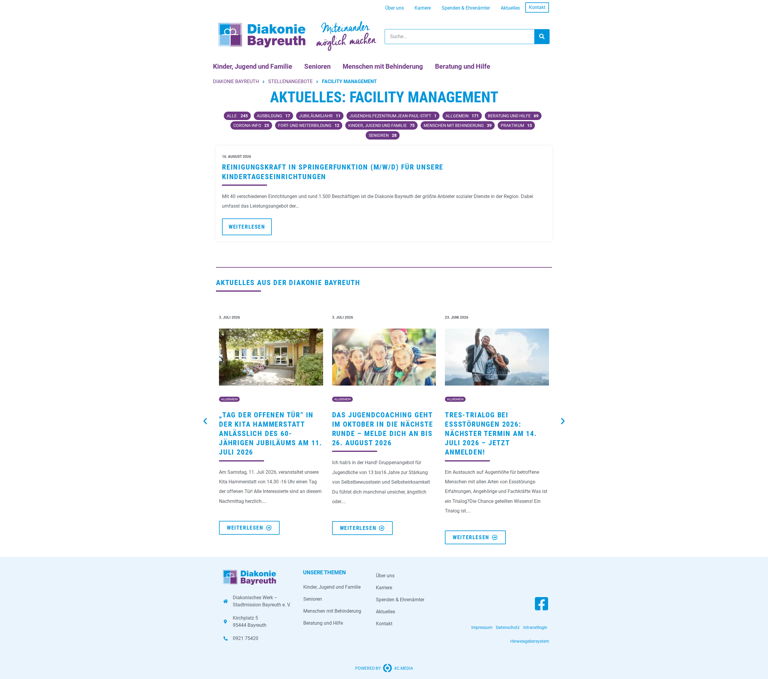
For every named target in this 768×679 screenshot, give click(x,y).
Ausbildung (273, 115)
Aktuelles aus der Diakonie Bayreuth (288, 282)
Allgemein (462, 115)
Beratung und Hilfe (462, 66)
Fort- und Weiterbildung (308, 125)
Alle (237, 115)
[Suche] (541, 36)
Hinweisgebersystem (529, 641)
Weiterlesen (247, 227)
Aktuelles (510, 8)
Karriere (423, 8)
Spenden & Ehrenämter (466, 8)
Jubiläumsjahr (319, 115)
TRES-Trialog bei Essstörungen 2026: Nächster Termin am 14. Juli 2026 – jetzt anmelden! (491, 434)
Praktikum (516, 125)
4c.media (403, 668)
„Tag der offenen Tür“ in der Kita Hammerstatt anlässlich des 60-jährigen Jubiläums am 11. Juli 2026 (270, 434)
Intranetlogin (535, 627)
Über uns (394, 8)
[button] (205, 421)
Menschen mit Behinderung (383, 66)
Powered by (368, 668)
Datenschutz (508, 627)
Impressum (481, 627)
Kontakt (537, 7)
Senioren (317, 66)
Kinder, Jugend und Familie (252, 66)
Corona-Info (251, 125)
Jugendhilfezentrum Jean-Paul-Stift (393, 115)
